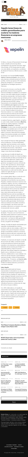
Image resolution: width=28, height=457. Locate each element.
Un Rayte (20, 444)
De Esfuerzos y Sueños (19, 446)
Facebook (5, 307)
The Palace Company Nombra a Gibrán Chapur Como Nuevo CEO (13, 326)
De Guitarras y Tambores (11, 444)
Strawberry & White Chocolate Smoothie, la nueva (6, 391)
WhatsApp (17, 307)
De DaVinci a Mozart (9, 446)
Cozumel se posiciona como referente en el (21, 390)
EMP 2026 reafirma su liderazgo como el (21, 373)
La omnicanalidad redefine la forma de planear (20, 365)
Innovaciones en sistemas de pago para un (6, 374)
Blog (5, 24)
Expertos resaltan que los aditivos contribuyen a (6, 382)
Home (2, 24)
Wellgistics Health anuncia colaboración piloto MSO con (21, 382)
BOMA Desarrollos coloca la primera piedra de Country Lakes (12, 338)
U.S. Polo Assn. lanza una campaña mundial (6, 365)
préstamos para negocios (11, 105)
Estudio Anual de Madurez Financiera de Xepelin (12, 76)
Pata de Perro (14, 448)
